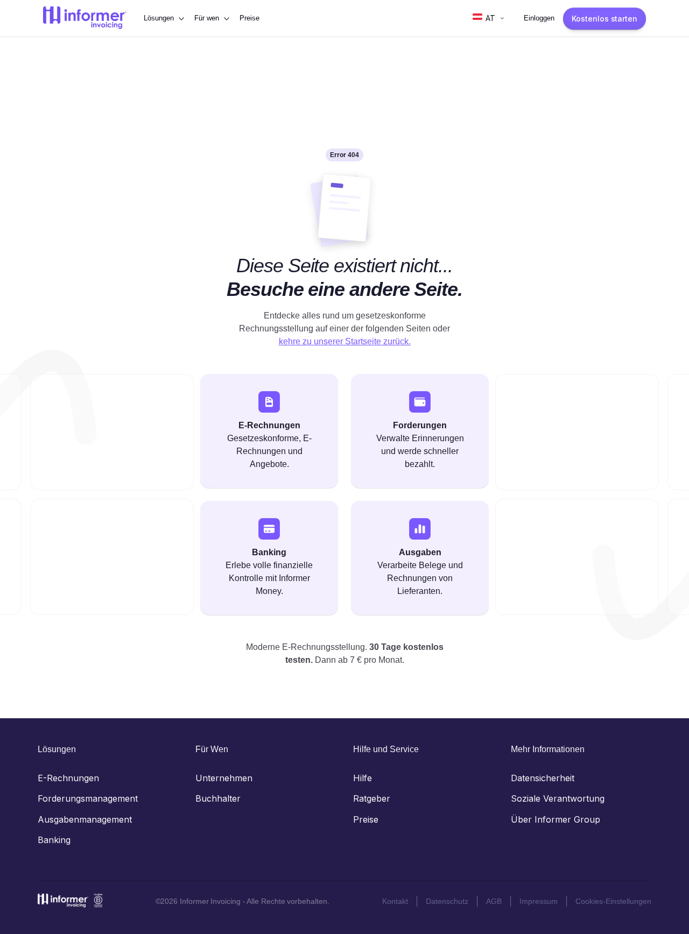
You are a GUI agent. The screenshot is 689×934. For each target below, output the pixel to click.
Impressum (538, 901)
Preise (249, 18)
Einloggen (539, 18)
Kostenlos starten (604, 18)
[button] (163, 18)
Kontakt (395, 901)
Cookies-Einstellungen (613, 901)
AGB (494, 901)
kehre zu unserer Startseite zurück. (345, 341)
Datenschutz (447, 901)
